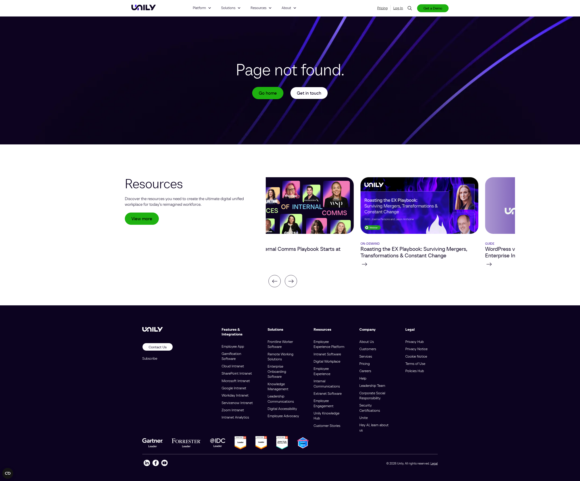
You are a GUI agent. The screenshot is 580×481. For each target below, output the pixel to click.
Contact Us (158, 347)
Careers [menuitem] (365, 371)
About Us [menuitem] (366, 341)
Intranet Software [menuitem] (327, 354)
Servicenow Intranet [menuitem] (237, 402)
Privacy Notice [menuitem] (416, 349)
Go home (268, 93)
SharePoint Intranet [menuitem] (237, 373)
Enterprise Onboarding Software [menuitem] (277, 371)
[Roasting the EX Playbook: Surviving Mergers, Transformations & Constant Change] (328, 264)
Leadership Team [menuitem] (372, 385)
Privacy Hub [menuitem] (414, 341)
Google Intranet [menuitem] (234, 388)
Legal (434, 463)
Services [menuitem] (365, 356)
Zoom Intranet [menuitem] (233, 410)
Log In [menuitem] (398, 8)
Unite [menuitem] (363, 417)
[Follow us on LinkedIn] (146, 463)
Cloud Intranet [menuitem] (233, 366)
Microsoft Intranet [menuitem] (236, 380)
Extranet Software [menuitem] (328, 393)
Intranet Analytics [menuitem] (235, 417)
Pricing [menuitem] (382, 8)
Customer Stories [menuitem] (327, 425)
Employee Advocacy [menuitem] (283, 416)
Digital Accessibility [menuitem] (282, 408)
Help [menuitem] (362, 378)
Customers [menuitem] (367, 349)
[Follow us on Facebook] (155, 463)
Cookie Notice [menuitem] (416, 356)
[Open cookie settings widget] (7, 473)
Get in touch (309, 93)
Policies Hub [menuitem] (414, 371)
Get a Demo (432, 8)
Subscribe (149, 358)
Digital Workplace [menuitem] (327, 361)
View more (141, 219)
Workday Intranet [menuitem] (235, 395)
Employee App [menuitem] (233, 346)
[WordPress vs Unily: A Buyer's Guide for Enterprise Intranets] (453, 264)
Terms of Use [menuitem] (415, 363)
